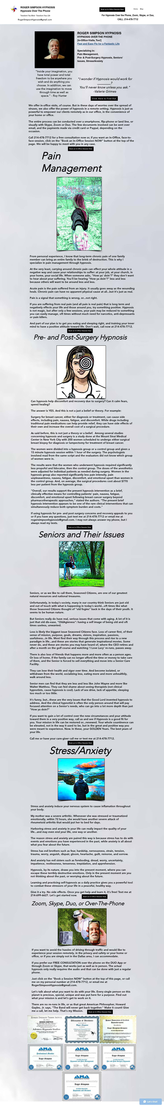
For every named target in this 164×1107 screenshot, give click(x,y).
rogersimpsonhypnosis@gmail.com (52, 519)
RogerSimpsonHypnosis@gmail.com (35, 19)
